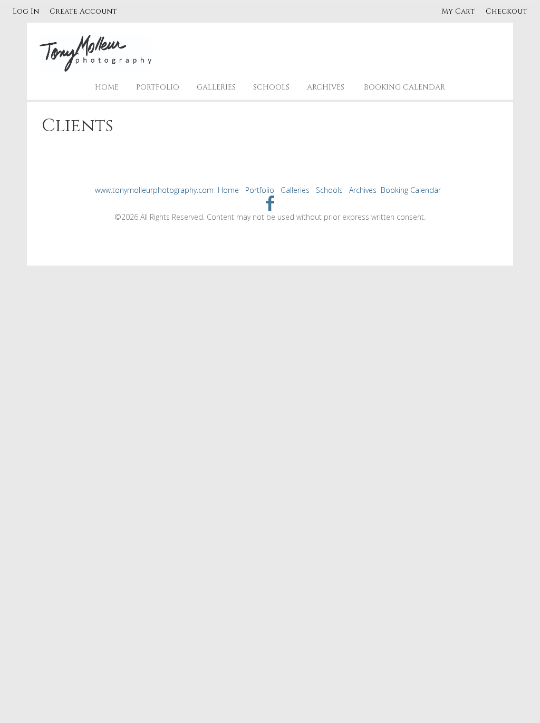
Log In (26, 11)
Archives (325, 87)
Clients (77, 126)
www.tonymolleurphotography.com (154, 190)
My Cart (459, 11)
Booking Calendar (404, 87)
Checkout (506, 11)
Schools (271, 87)
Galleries (216, 87)
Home (107, 87)
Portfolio (157, 87)
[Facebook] (270, 202)
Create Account (83, 11)
